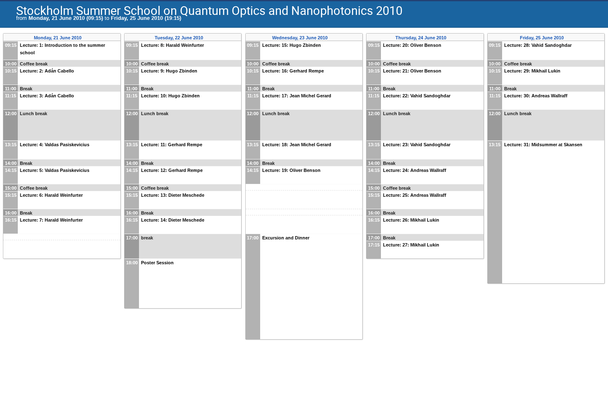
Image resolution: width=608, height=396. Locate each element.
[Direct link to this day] (87, 38)
